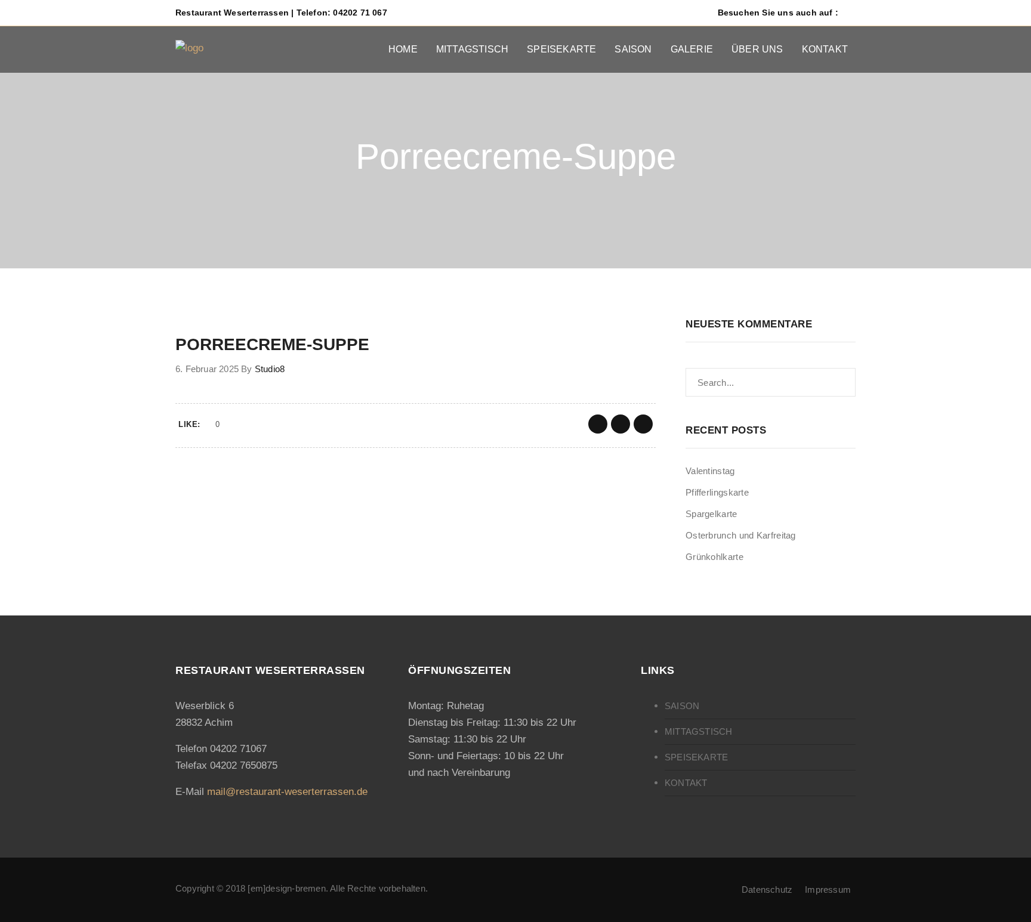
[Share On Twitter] (620, 424)
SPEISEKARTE (561, 49)
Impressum (828, 889)
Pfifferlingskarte (717, 492)
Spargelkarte (711, 514)
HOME (403, 49)
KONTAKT (825, 49)
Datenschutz (767, 889)
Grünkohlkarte (714, 557)
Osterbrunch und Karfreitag (741, 535)
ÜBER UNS (757, 49)
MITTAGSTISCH (472, 49)
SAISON (633, 49)
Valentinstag (710, 471)
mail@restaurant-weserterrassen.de (287, 791)
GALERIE (692, 49)
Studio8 (270, 369)
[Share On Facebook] (597, 424)
